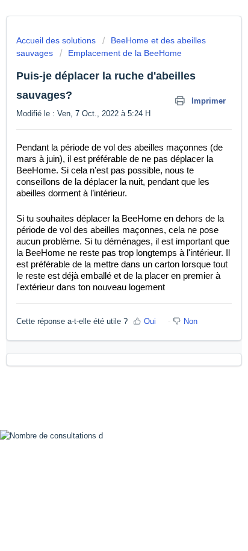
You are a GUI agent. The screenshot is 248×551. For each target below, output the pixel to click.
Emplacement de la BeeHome (125, 53)
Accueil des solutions (57, 40)
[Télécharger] (101, 265)
